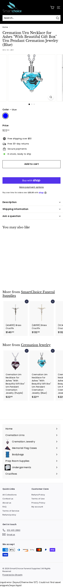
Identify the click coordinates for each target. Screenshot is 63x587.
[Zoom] (50, 97)
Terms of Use (38, 498)
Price (5, 125)
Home (5, 27)
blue (5, 116)
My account (37, 506)
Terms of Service (10, 510)
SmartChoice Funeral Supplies (28, 294)
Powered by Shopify (12, 574)
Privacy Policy (38, 502)
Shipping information (15, 209)
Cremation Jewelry (36, 345)
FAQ (4, 506)
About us (6, 502)
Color (9, 109)
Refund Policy (38, 494)
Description (9, 202)
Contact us (7, 498)
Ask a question (11, 216)
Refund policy (9, 514)
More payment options (31, 187)
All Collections (9, 494)
